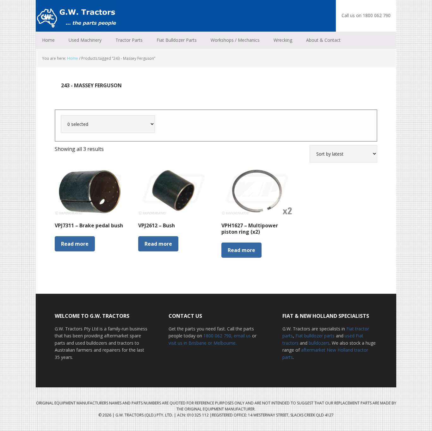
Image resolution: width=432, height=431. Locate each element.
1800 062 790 (217, 336)
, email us (241, 336)
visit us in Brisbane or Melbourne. (203, 343)
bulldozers (319, 343)
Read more (75, 243)
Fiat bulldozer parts (315, 336)
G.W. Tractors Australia (77, 16)
